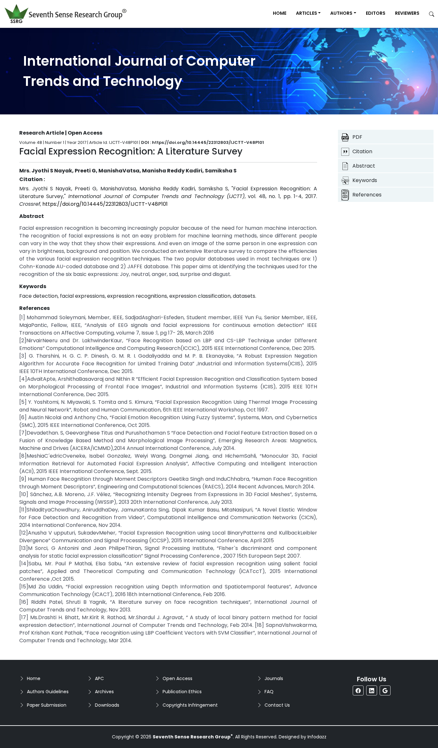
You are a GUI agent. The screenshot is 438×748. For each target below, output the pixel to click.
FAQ (269, 691)
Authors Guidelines (48, 691)
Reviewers (407, 13)
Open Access (177, 678)
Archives (104, 691)
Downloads (107, 705)
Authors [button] (341, 13)
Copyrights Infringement (190, 705)
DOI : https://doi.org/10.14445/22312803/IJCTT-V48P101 (202, 142)
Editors (375, 13)
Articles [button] (306, 13)
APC (99, 678)
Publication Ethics (182, 691)
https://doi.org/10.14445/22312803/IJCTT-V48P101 (105, 204)
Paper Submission (46, 705)
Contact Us (277, 705)
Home (279, 13)
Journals (274, 678)
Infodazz (316, 737)
